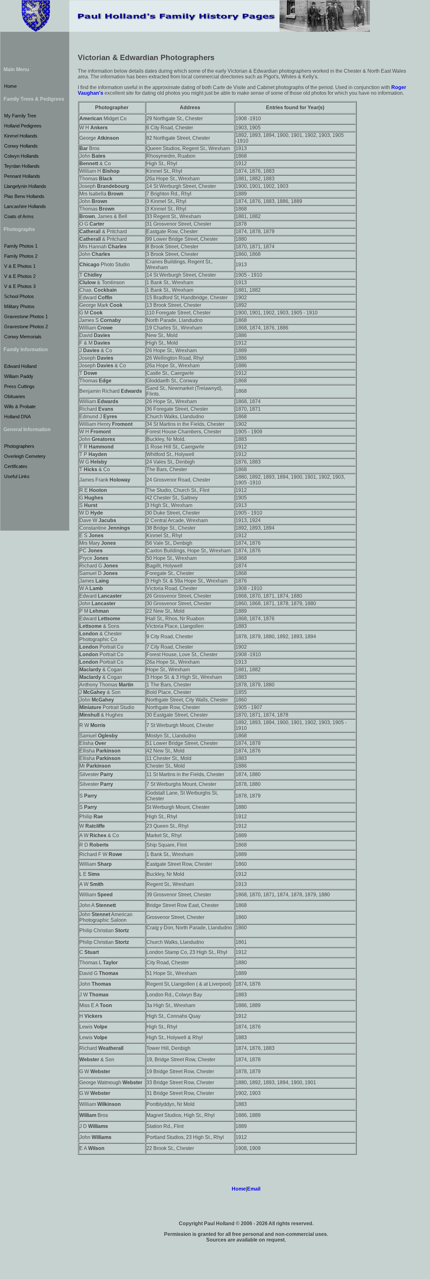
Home (10, 86)
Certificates (15, 466)
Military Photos (19, 306)
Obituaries (14, 396)
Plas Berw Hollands (24, 196)
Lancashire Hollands (25, 206)
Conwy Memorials (23, 336)
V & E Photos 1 (20, 266)
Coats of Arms (19, 216)
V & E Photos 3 (20, 286)
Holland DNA (17, 416)
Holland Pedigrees (23, 125)
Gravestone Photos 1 (26, 316)
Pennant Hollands (22, 176)
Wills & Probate (20, 406)
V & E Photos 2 (20, 276)
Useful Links (17, 476)
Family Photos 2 (20, 256)
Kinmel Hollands (20, 135)
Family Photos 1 (20, 246)
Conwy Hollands (21, 146)
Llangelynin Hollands (25, 186)
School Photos (19, 296)
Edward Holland (20, 366)
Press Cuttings (19, 386)
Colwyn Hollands (21, 156)
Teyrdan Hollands (22, 166)
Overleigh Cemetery (25, 456)
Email (253, 1189)
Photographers (19, 446)
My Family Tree (20, 115)
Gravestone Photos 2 (26, 326)
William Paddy (18, 376)
